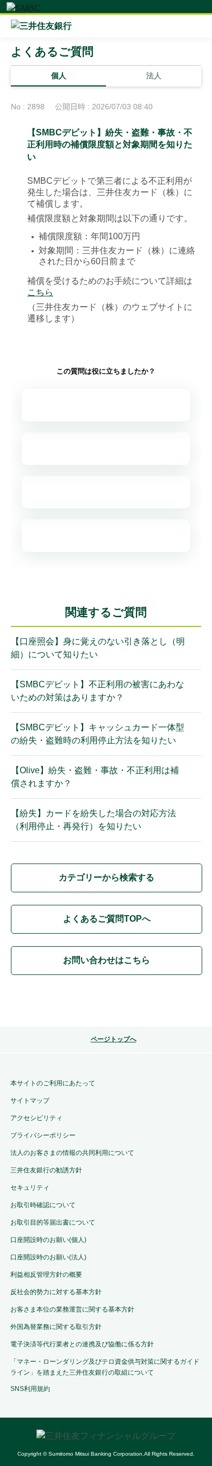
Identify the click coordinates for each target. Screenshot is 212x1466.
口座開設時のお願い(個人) (48, 1240)
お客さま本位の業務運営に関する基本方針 (72, 1309)
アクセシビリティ (36, 1118)
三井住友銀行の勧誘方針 (46, 1170)
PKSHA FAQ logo (106, 1003)
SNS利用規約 (30, 1389)
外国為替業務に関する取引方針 (56, 1327)
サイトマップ (29, 1100)
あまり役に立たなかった (106, 492)
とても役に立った (106, 405)
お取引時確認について (43, 1205)
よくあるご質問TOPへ (107, 918)
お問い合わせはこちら (106, 960)
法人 (153, 75)
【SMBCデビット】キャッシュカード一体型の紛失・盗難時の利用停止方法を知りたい (97, 734)
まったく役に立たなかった (106, 535)
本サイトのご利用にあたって (52, 1083)
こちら (40, 292)
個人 (58, 75)
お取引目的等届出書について (52, 1222)
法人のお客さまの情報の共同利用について (72, 1153)
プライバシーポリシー (43, 1135)
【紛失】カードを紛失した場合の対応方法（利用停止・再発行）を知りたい (93, 820)
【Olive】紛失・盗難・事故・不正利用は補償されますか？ (95, 777)
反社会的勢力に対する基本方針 (56, 1292)
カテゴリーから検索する (106, 877)
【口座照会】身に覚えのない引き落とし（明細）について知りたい (98, 648)
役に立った (106, 448)
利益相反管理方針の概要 (46, 1274)
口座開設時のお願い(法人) (48, 1257)
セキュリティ (29, 1187)
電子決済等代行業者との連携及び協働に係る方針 (82, 1344)
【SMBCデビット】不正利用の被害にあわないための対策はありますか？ (97, 691)
